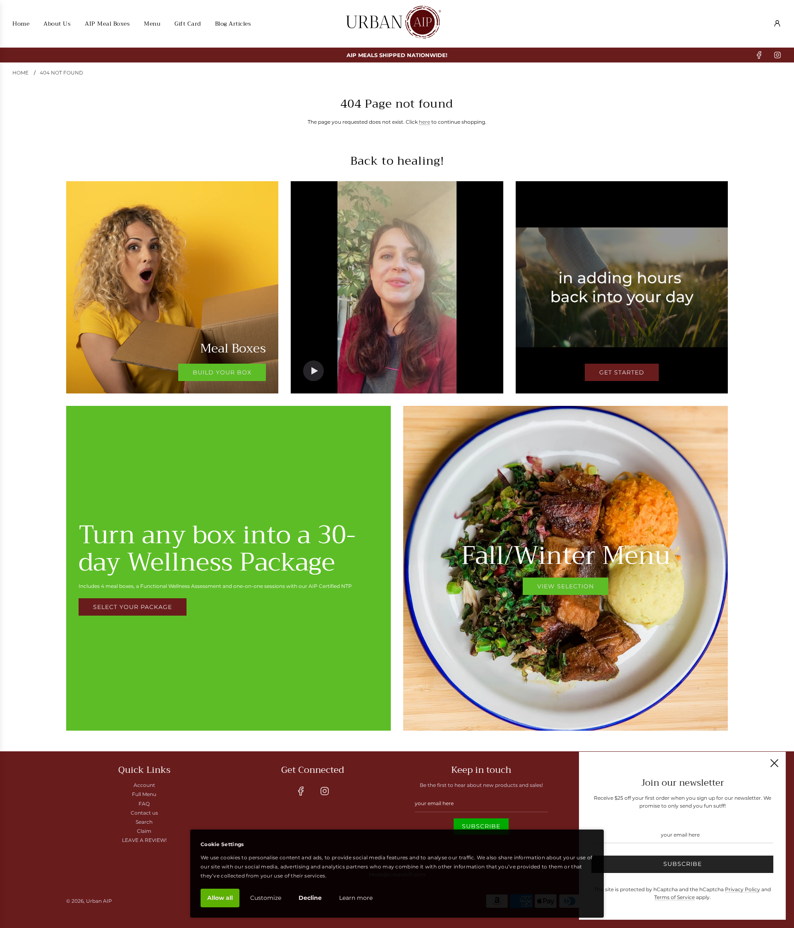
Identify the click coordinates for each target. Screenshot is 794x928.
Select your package (132, 607)
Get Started (621, 372)
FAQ (144, 804)
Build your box (222, 372)
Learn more (356, 898)
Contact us (144, 813)
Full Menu (144, 794)
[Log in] (777, 23)
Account (144, 785)
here (424, 122)
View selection (565, 586)
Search (144, 822)
